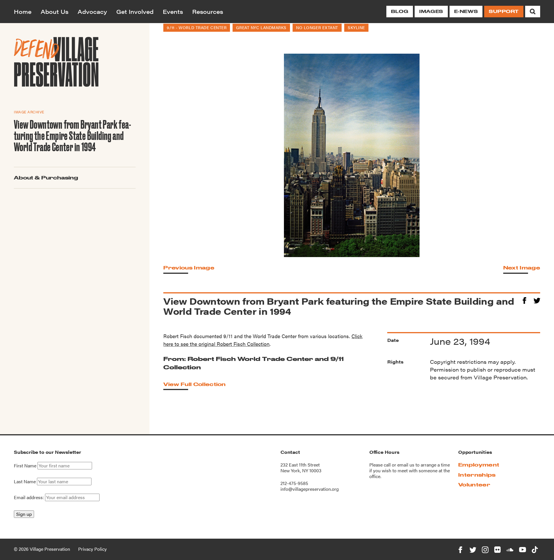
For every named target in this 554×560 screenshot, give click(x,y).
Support (504, 11)
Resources (207, 11)
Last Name (25, 481)
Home (22, 11)
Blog (399, 11)
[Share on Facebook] (524, 299)
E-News (466, 11)
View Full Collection (194, 384)
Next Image (521, 267)
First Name (25, 466)
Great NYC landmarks (261, 27)
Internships (477, 474)
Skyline (356, 27)
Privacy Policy (92, 549)
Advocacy (92, 11)
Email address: (29, 497)
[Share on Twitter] (537, 299)
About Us (54, 11)
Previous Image (188, 267)
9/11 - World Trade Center (197, 27)
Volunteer (474, 484)
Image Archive (29, 111)
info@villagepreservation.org (309, 489)
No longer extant (317, 27)
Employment (478, 464)
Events (173, 11)
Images (431, 11)
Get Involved (135, 11)
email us (405, 464)
